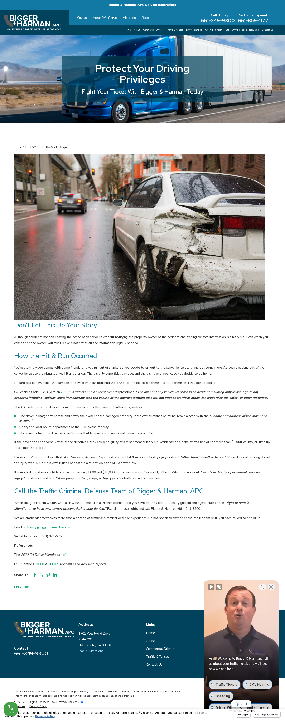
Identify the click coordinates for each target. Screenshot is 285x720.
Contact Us (154, 664)
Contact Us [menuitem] (267, 29)
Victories (129, 17)
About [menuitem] (137, 29)
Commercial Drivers (160, 648)
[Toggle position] (262, 587)
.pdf (62, 554)
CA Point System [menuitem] (214, 29)
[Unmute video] (211, 587)
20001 (40, 457)
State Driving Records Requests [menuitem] (242, 29)
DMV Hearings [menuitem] (194, 29)
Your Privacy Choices (65, 702)
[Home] (32, 22)
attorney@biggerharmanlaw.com (47, 527)
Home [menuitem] (128, 29)
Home (150, 633)
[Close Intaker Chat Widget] (271, 587)
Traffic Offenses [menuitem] (174, 29)
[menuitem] (19, 706)
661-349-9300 (218, 20)
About (150, 641)
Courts (82, 17)
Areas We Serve (105, 17)
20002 (65, 392)
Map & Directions (90, 651)
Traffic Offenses (157, 656)
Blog (145, 17)
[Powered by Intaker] (249, 711)
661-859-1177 (253, 20)
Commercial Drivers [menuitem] (153, 29)
